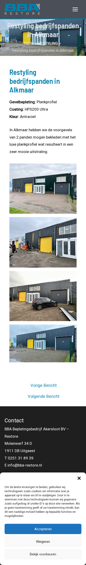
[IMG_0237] (43, 296)
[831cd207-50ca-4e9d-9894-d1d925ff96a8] (43, 343)
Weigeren (43, 542)
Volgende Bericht (43, 396)
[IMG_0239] (43, 242)
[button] (79, 478)
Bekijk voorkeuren (43, 554)
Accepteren (43, 529)
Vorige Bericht (44, 385)
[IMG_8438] (43, 189)
